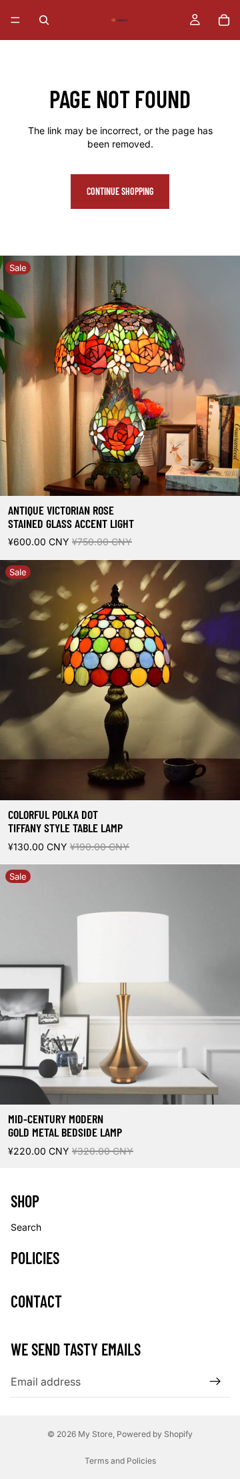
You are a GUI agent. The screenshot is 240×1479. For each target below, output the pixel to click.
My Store (95, 1434)
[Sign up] (215, 1382)
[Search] (44, 20)
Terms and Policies (120, 1461)
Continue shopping (120, 191)
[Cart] (224, 20)
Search (26, 1227)
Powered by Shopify (155, 1434)
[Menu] (15, 20)
